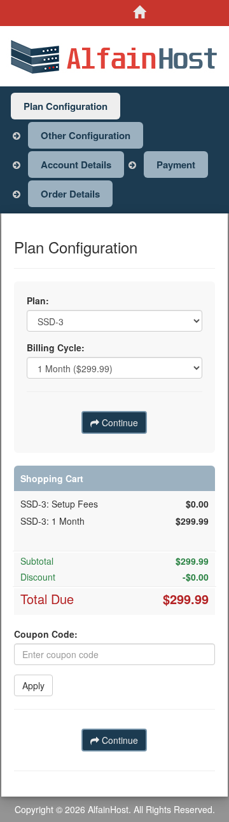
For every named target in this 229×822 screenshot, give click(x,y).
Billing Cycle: (56, 347)
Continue (118, 422)
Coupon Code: (46, 634)
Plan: (38, 300)
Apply (33, 685)
